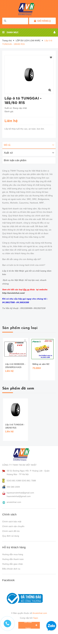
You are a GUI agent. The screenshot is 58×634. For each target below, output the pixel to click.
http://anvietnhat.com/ (13, 293)
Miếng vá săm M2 (41, 364)
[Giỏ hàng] (35, 21)
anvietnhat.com (14, 502)
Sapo (35, 618)
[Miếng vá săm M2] (42, 349)
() (44, 21)
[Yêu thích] (51, 57)
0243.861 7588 (29, 480)
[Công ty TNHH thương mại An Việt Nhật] (24, 454)
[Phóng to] (49, 90)
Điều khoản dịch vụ (11, 569)
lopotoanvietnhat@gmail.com (20, 492)
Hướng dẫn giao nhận (12, 564)
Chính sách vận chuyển (13, 526)
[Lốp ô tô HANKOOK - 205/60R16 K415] (15, 349)
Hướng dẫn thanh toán (13, 559)
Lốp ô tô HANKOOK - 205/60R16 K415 (15, 365)
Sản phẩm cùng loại (19, 328)
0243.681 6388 (14, 480)
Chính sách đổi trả (10, 531)
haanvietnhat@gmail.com (19, 496)
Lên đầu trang (28, 625)
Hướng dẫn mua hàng (12, 554)
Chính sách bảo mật (11, 521)
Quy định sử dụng (10, 536)
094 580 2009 (13, 487)
